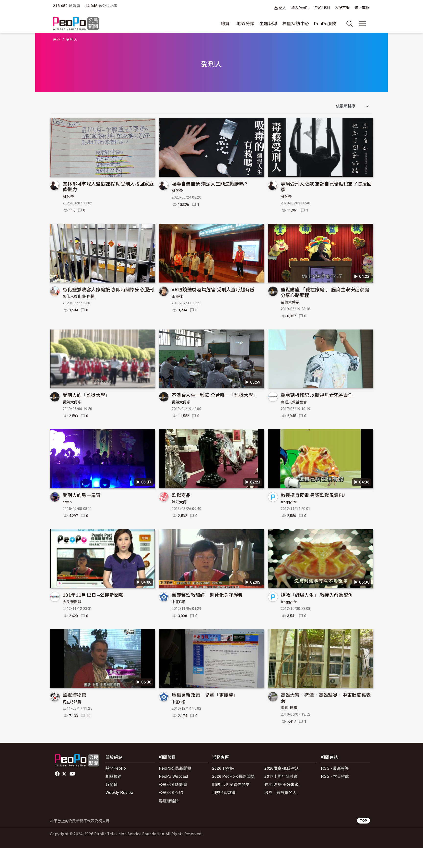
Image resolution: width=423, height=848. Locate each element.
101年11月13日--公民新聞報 (93, 594)
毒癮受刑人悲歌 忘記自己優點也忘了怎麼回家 (326, 186)
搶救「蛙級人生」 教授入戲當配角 (317, 594)
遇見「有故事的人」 (282, 792)
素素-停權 (289, 708)
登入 (282, 8)
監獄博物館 (74, 694)
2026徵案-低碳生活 (281, 768)
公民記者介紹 (171, 792)
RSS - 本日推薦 (335, 776)
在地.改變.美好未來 (281, 784)
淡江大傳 (179, 502)
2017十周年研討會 (281, 776)
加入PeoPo (300, 8)
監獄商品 (181, 495)
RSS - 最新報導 (335, 768)
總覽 (225, 23)
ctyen (67, 502)
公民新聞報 (72, 602)
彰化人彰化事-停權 (78, 296)
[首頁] (76, 24)
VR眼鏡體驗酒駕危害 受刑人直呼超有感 (213, 289)
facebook (57, 773)
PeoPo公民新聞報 (175, 768)
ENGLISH (322, 8)
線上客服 (362, 8)
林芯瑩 (68, 196)
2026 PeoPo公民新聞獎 (233, 776)
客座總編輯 (169, 800)
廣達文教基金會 (294, 402)
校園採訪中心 (295, 23)
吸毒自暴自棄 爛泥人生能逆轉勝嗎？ (210, 183)
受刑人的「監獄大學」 (86, 394)
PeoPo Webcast (173, 776)
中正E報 (178, 602)
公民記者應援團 (173, 784)
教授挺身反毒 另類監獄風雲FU (313, 495)
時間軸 (112, 784)
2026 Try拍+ (223, 768)
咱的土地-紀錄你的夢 (231, 784)
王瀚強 (177, 296)
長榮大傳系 (290, 302)
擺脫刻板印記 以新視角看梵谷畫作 (317, 394)
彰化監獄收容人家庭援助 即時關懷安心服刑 (108, 289)
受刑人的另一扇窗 (82, 495)
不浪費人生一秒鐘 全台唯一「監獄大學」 (215, 394)
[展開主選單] (362, 24)
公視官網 (342, 8)
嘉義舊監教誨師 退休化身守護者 (207, 594)
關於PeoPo (116, 768)
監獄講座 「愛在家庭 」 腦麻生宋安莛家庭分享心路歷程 (325, 292)
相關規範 (113, 776)
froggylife (289, 502)
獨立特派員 (72, 702)
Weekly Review (120, 792)
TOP (363, 820)
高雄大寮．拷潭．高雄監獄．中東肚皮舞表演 (326, 697)
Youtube (73, 773)
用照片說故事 (224, 792)
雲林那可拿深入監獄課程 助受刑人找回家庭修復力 (108, 186)
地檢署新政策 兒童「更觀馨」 (205, 694)
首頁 (56, 39)
